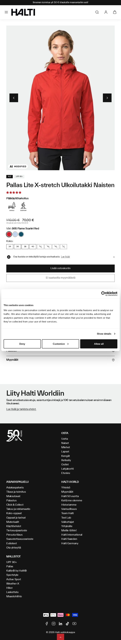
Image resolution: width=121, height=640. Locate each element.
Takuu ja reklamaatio (18, 509)
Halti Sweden (69, 539)
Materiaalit (12, 522)
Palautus (11, 500)
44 (48, 247)
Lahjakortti (67, 469)
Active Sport (13, 579)
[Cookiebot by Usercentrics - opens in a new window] (103, 293)
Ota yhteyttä (13, 547)
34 (10, 247)
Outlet (65, 464)
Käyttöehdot (13, 526)
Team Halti (67, 513)
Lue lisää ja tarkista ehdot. (21, 409)
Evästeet (11, 543)
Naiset (65, 443)
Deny (22, 343)
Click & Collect (14, 505)
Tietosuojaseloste (16, 530)
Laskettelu (12, 592)
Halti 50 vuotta (70, 496)
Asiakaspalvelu (15, 487)
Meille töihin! (69, 530)
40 (33, 247)
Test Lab (66, 517)
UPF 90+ (11, 562)
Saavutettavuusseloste (19, 539)
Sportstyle (12, 575)
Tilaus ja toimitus (16, 492)
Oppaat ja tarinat (16, 517)
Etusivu (65, 473)
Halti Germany (69, 543)
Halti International (71, 535)
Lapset (65, 451)
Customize (59, 343)
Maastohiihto (14, 596)
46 (56, 247)
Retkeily (66, 460)
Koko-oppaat (14, 513)
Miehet (65, 447)
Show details (104, 333)
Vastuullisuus (69, 509)
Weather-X (12, 583)
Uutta (64, 439)
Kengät (65, 456)
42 (40, 247)
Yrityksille (66, 526)
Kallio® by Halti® (16, 570)
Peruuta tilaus (14, 535)
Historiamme (68, 505)
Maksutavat (13, 496)
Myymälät (67, 492)
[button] (6, 12)
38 (25, 247)
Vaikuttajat (67, 522)
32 (63, 247)
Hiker (9, 588)
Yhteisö (65, 487)
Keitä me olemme (71, 500)
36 (17, 247)
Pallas (9, 566)
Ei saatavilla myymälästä (60, 278)
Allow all (99, 343)
